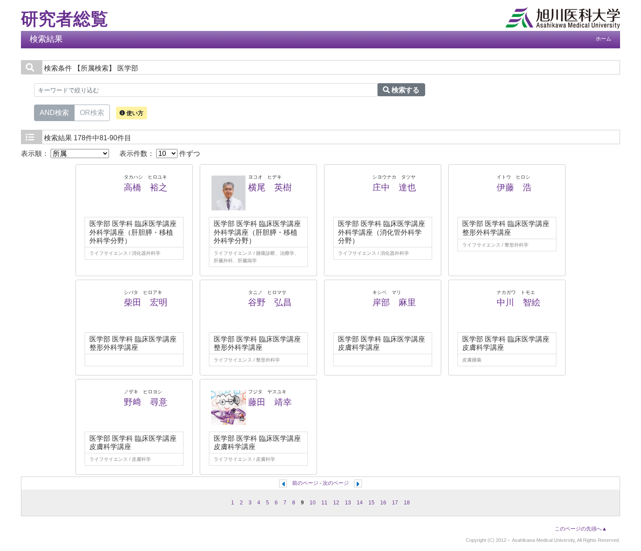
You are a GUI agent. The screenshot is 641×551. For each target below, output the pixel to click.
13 (348, 503)
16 (383, 503)
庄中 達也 (394, 187)
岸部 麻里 (394, 302)
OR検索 (92, 112)
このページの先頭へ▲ (581, 529)
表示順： (36, 153)
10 (313, 503)
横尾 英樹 (270, 187)
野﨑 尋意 (145, 402)
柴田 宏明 (145, 302)
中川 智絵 (518, 302)
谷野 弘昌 (270, 302)
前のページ (305, 483)
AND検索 (54, 112)
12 (336, 503)
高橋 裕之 (145, 187)
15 (371, 503)
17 (395, 503)
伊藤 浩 (514, 187)
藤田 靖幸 (270, 402)
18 (407, 503)
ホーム (603, 39)
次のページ (336, 483)
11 (324, 503)
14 (360, 503)
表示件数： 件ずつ (159, 153)
